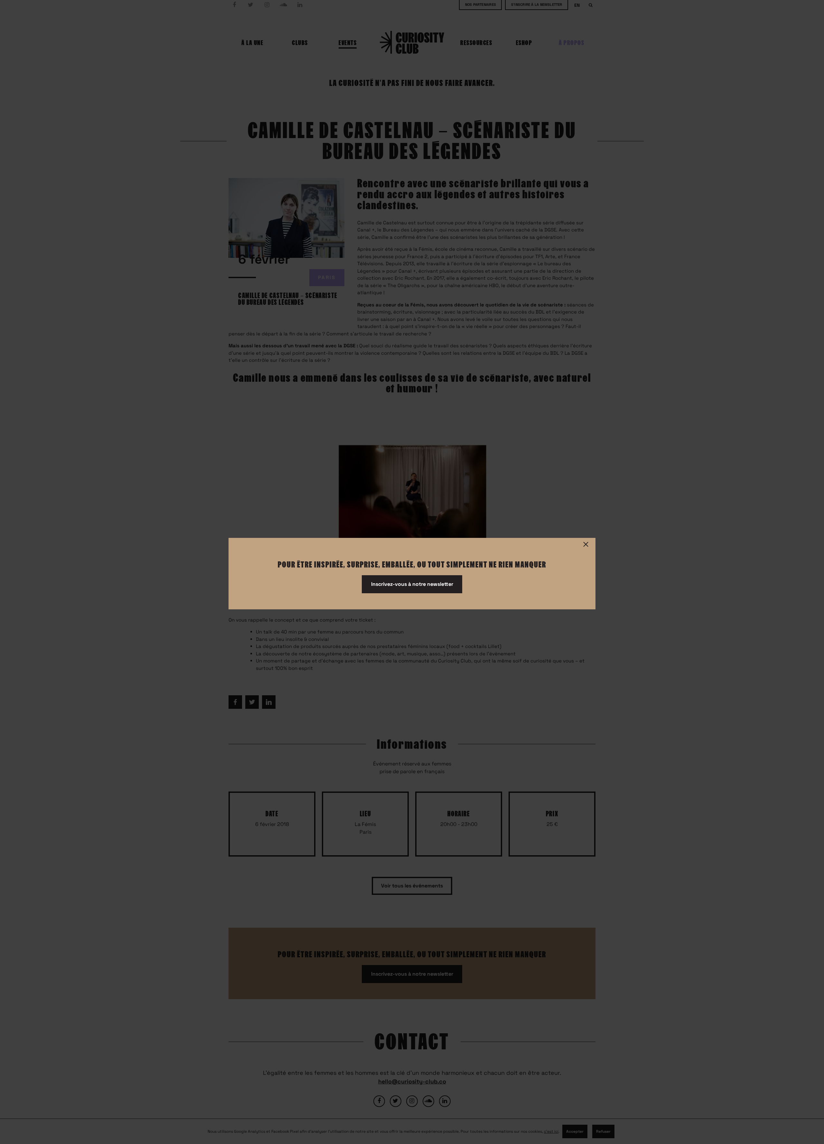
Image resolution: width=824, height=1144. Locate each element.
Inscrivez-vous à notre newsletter (412, 584)
